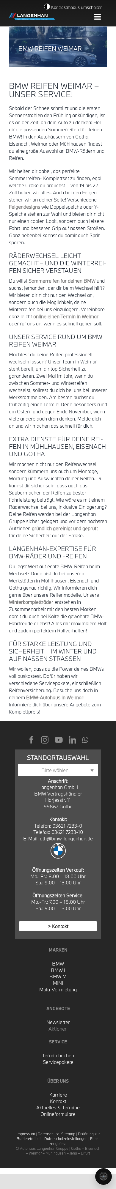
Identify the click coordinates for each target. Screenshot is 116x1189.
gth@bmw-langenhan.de (66, 838)
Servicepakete (58, 1062)
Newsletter (58, 1022)
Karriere (58, 1095)
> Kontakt (58, 926)
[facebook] (31, 740)
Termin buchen (58, 1055)
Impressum (26, 1133)
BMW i (58, 970)
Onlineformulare (58, 1114)
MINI (58, 983)
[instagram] (44, 740)
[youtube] (58, 740)
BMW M (58, 976)
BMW (58, 963)
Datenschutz (48, 1133)
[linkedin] (72, 740)
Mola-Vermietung (58, 989)
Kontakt (58, 1101)
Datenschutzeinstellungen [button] (65, 1138)
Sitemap (68, 1133)
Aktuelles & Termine (58, 1107)
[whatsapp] (85, 740)
